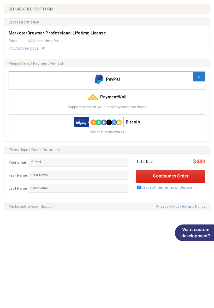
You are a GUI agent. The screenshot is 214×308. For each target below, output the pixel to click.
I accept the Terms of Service (166, 187)
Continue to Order (170, 176)
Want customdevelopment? (195, 232)
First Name (18, 175)
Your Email (18, 162)
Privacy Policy (167, 206)
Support (48, 206)
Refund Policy (193, 206)
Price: (13, 41)
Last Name (18, 188)
